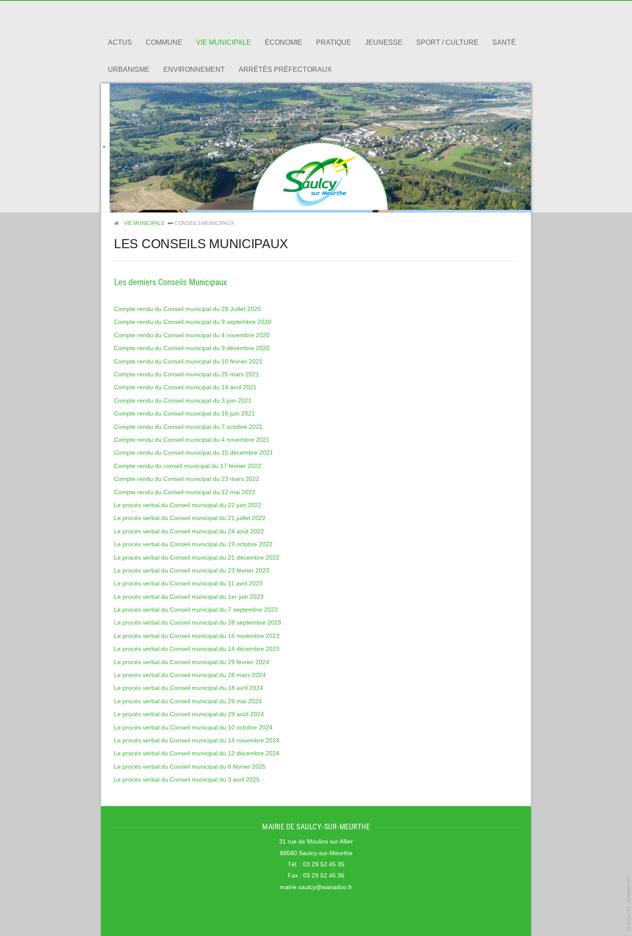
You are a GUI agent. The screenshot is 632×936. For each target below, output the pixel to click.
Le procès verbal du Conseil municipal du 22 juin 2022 (187, 505)
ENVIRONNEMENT (194, 69)
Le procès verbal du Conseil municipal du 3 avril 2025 (187, 779)
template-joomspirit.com (629, 904)
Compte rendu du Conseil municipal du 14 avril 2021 (185, 387)
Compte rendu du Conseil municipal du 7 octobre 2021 (188, 427)
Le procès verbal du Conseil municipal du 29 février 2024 (191, 662)
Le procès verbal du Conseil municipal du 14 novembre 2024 (196, 740)
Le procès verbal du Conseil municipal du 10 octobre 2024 (193, 727)
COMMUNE (164, 42)
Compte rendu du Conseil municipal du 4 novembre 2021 (192, 440)
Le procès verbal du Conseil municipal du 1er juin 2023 (189, 597)
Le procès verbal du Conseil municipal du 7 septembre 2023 (196, 610)
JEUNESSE (383, 42)
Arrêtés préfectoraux (285, 69)
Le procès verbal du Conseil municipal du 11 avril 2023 (188, 583)
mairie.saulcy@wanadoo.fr (316, 887)
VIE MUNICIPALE (223, 42)
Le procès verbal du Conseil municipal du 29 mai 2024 (188, 701)
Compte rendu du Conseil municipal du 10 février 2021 (188, 361)
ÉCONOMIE (283, 42)
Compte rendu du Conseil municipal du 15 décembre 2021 (193, 453)
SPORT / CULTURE (447, 42)
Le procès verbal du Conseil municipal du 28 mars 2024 (190, 675)
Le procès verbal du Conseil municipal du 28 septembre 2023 (197, 622)
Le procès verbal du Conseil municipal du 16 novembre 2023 (196, 636)
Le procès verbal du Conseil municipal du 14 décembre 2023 (196, 649)
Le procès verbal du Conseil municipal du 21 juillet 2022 (190, 518)
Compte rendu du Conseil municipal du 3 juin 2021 (183, 400)
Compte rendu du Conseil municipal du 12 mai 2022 (184, 492)
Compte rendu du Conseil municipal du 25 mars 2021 (186, 374)
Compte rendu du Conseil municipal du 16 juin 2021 (184, 413)
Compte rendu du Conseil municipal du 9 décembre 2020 (192, 348)
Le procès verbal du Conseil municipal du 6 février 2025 (190, 767)
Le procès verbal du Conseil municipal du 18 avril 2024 (188, 688)
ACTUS (120, 42)
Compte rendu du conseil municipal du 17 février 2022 (187, 466)
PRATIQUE (333, 42)
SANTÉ (504, 42)
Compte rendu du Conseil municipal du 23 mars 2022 (186, 479)
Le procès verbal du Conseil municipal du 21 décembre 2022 (196, 557)
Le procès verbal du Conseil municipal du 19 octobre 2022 (193, 544)
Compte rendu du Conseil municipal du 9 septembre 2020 (192, 322)
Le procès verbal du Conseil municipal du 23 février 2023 (191, 570)
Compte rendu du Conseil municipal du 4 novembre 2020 (192, 335)
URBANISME (129, 69)
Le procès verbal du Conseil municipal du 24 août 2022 (189, 531)
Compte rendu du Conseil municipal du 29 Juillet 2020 (187, 309)
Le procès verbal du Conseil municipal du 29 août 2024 (189, 714)
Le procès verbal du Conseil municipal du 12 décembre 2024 (196, 753)
